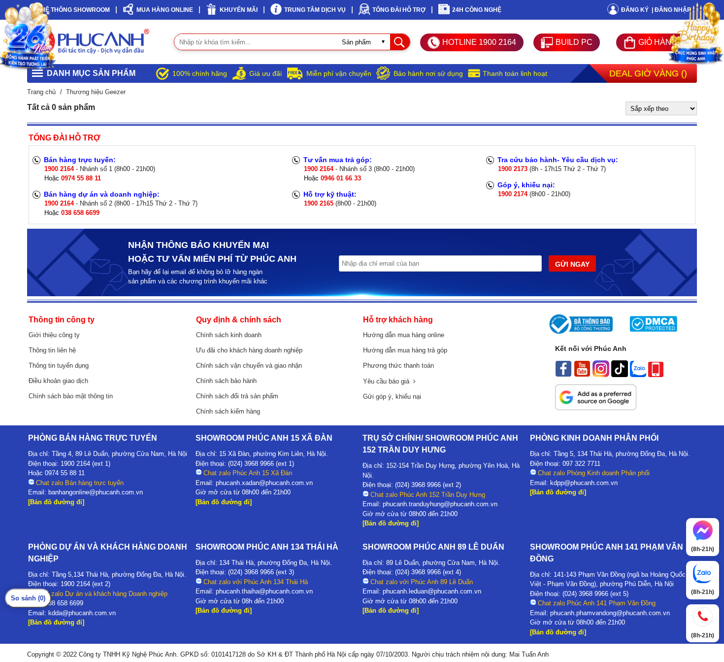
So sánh (28, 598)
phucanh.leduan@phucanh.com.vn (432, 591)
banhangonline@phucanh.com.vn (95, 492)
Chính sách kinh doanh (229, 335)
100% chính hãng (199, 73)
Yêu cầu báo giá (388, 381)
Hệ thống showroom (75, 9)
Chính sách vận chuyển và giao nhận (249, 365)
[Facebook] (563, 375)
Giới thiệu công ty (54, 335)
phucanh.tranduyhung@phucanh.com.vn (440, 504)
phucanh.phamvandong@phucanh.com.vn (610, 613)
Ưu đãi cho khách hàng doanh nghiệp (249, 350)
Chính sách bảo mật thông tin (71, 396)
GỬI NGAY (572, 264)
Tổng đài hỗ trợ (399, 9)
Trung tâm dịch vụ (315, 9)
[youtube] (582, 375)
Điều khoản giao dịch (58, 380)
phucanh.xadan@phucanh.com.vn (264, 483)
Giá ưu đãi (265, 73)
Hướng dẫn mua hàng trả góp (405, 350)
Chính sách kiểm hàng (228, 411)
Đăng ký (635, 9)
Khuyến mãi (239, 9)
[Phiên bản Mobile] (655, 375)
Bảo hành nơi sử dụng (428, 73)
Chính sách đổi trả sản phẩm (237, 396)
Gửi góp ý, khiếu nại (392, 396)
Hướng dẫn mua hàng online (403, 335)
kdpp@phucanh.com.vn (584, 483)
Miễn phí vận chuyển (338, 73)
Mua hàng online (164, 9)
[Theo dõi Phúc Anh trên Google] (595, 408)
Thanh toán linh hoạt (515, 73)
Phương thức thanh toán (398, 365)
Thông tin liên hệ (52, 350)
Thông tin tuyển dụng (59, 365)
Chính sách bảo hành (226, 380)
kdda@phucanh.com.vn (82, 613)
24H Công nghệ (476, 9)
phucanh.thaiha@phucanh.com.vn (264, 591)
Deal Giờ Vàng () (648, 73)
